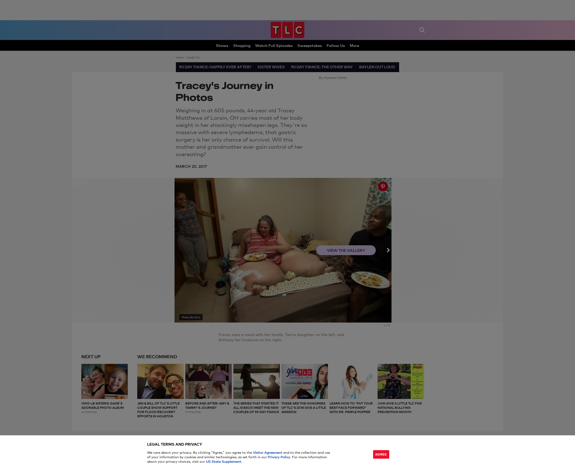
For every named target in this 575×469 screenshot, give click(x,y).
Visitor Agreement (267, 452)
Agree (381, 454)
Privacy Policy (279, 457)
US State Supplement (223, 461)
